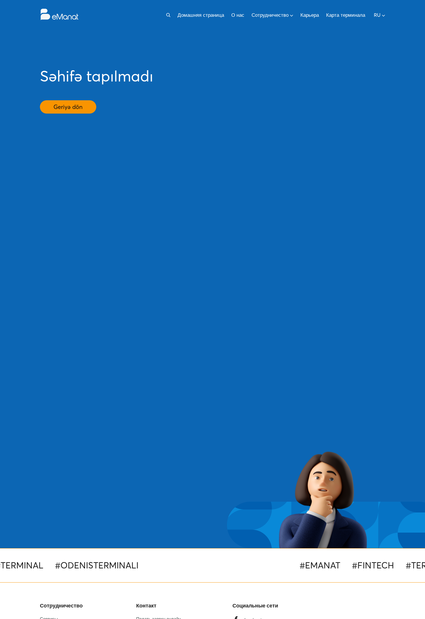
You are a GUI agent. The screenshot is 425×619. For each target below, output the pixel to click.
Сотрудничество (270, 15)
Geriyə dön (68, 106)
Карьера (309, 15)
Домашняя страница (201, 15)
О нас (237, 15)
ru (377, 15)
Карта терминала (345, 15)
